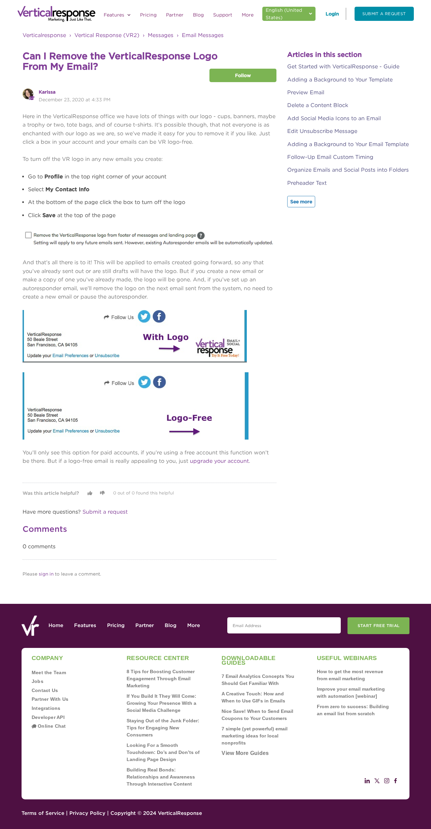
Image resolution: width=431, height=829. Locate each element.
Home (55, 625)
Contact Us (45, 690)
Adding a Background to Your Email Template (348, 144)
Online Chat (51, 726)
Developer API (48, 717)
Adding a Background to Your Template (340, 79)
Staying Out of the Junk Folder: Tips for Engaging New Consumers (163, 727)
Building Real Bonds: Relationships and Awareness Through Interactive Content (161, 777)
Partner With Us (50, 699)
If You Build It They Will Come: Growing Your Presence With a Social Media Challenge (161, 703)
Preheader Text (307, 183)
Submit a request (384, 13)
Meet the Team (49, 672)
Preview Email (305, 92)
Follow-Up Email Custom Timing (330, 157)
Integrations (46, 708)
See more (301, 201)
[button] (90, 493)
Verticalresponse (44, 35)
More (248, 15)
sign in (46, 574)
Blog (198, 15)
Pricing (148, 15)
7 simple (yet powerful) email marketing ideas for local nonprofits (255, 736)
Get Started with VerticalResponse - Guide (343, 66)
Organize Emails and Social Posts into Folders (348, 170)
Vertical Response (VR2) (106, 35)
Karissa (47, 92)
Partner (175, 15)
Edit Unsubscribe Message (322, 131)
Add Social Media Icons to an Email (334, 118)
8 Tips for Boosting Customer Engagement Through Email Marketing (161, 678)
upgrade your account (219, 461)
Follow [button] (243, 75)
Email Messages (203, 35)
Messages (160, 35)
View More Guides (245, 753)
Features (115, 15)
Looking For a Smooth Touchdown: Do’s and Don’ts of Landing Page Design (163, 752)
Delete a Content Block (317, 105)
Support (222, 15)
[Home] (56, 14)
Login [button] (332, 13)
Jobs (37, 681)
